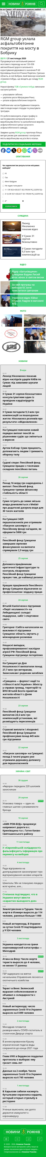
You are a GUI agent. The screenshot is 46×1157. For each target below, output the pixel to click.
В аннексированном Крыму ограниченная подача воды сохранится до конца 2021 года (20, 1045)
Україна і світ (23, 771)
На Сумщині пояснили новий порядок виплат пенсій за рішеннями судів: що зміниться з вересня (22, 434)
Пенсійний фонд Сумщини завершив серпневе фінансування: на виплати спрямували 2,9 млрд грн (19, 545)
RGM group (20, 132)
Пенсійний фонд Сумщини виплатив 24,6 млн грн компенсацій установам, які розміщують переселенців (20, 716)
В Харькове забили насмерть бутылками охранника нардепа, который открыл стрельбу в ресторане (22, 1096)
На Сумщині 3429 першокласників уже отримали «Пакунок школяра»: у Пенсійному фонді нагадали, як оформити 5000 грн (22, 525)
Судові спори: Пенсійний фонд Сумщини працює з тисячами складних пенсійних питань (21, 466)
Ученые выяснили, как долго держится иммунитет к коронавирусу (19, 1113)
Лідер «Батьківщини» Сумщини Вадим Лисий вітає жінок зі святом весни (28, 274)
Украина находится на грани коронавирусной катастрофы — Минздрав (22, 948)
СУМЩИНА (23, 216)
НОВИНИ (23, 361)
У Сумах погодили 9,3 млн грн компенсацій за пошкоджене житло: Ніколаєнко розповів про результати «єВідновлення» (23, 416)
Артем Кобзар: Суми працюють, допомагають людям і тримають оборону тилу (23, 451)
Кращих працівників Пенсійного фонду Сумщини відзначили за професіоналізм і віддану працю (23, 589)
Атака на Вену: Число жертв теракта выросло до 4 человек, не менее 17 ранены (21, 962)
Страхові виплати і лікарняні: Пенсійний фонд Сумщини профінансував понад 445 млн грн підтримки (21, 734)
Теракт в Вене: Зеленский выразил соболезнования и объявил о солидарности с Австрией (20, 993)
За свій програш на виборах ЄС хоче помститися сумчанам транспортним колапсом (26, 289)
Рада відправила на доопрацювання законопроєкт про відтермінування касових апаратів (22, 872)
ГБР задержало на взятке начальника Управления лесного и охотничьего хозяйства (23, 977)
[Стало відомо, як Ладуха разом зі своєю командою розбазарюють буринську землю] (11, 320)
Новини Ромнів (29, 1152)
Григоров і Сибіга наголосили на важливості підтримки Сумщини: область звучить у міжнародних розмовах (23, 632)
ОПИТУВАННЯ (23, 157)
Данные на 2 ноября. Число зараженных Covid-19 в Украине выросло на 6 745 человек (22, 1074)
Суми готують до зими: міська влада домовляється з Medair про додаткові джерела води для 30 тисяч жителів (23, 506)
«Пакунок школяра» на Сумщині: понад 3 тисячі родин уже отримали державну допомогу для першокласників (23, 758)
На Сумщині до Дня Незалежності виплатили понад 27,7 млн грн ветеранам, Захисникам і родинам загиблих (23, 668)
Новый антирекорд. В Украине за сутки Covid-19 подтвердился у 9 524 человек (22, 927)
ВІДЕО (23, 265)
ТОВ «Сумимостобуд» (25, 86)
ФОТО (23, 311)
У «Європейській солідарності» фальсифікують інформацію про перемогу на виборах (22, 851)
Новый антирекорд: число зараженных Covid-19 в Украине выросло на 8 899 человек (22, 1009)
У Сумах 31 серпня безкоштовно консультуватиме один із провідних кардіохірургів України (22, 398)
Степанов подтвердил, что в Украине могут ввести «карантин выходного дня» (20, 898)
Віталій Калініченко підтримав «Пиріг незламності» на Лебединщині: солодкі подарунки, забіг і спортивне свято (22, 612)
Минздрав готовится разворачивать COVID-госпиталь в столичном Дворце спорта (22, 1030)
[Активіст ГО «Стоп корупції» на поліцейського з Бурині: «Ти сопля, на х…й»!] (11, 347)
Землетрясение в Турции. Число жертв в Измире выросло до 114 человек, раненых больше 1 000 (22, 912)
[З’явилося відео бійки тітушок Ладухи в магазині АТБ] (35, 334)
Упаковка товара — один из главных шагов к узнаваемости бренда (20, 807)
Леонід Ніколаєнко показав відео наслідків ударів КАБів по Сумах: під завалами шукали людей (22, 380)
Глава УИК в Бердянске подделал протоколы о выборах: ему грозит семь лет (23, 1059)
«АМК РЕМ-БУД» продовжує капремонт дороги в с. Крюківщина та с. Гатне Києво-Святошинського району (22, 828)
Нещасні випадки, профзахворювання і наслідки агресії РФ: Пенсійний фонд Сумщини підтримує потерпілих (23, 650)
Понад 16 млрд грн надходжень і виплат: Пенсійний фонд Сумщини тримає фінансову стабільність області (23, 488)
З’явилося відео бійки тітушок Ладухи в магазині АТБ (28, 300)
